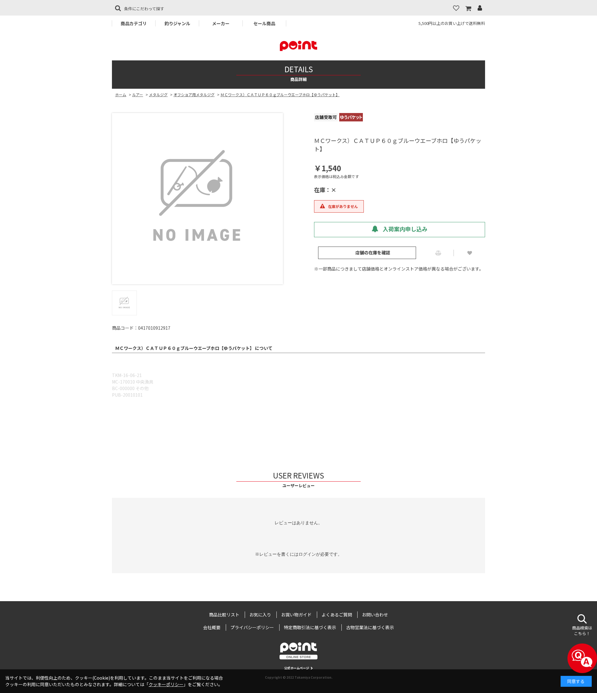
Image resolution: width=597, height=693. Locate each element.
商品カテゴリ (134, 23)
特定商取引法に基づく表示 (310, 627)
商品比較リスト (224, 614)
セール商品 (264, 23)
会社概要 (211, 627)
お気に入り (260, 614)
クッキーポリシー (166, 684)
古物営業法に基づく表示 (370, 627)
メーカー (220, 23)
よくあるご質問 (337, 614)
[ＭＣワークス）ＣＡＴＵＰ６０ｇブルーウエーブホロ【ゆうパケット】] (197, 199)
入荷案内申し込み (405, 229)
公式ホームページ (296, 668)
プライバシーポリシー (252, 627)
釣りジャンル (177, 23)
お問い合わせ (375, 614)
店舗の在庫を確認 (372, 252)
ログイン (307, 554)
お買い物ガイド (296, 614)
